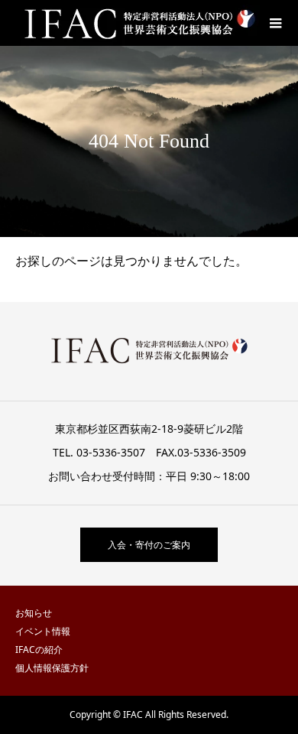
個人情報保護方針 (52, 667)
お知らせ (33, 612)
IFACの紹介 (39, 649)
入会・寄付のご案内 (149, 544)
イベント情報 (42, 631)
